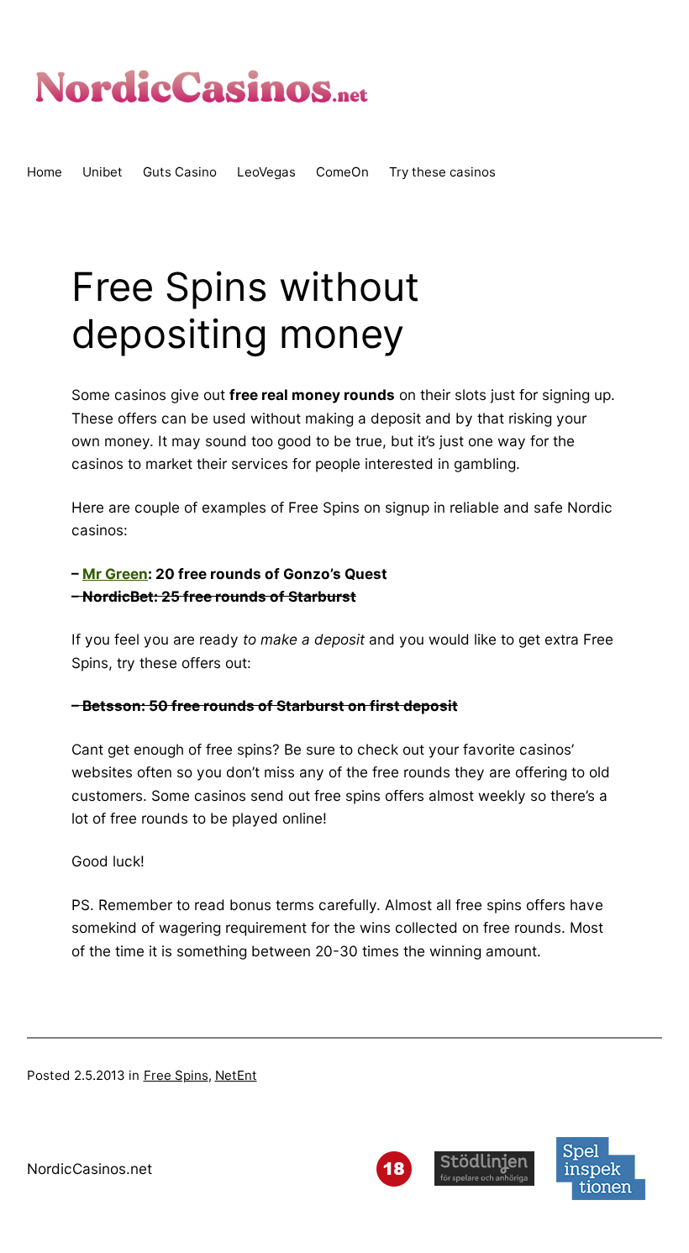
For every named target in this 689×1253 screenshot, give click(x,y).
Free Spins (176, 1075)
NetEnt (236, 1075)
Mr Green (115, 573)
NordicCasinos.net (89, 1168)
